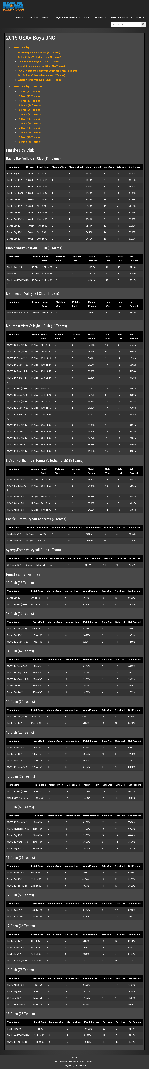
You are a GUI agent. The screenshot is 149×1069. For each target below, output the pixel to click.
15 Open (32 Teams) (29, 114)
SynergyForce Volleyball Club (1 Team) (39, 79)
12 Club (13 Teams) (28, 91)
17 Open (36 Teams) (29, 132)
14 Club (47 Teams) (28, 100)
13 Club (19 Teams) (28, 96)
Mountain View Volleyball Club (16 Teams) (41, 66)
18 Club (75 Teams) (28, 137)
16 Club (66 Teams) (28, 118)
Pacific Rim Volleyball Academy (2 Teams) (41, 75)
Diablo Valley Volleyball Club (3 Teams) (39, 57)
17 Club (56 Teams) (28, 128)
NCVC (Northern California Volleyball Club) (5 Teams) (47, 70)
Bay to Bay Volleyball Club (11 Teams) (38, 52)
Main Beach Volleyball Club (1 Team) (38, 61)
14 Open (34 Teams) (29, 105)
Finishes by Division (27, 86)
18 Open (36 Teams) (29, 141)
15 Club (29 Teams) (28, 109)
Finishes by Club (25, 47)
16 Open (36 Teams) (29, 123)
